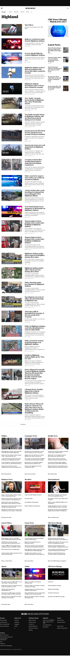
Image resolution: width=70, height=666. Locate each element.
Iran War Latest (3, 622)
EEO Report (45, 626)
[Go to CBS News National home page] (30, 8)
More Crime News (29, 604)
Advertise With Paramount (6, 637)
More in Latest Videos (7, 561)
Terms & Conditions (33, 628)
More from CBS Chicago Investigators (57, 561)
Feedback (2, 643)
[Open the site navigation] (11, 8)
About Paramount (4, 635)
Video (27, 12)
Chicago (4, 12)
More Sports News (6, 604)
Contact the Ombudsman (6, 645)
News (10, 12)
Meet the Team (32, 620)
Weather (16, 12)
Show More (23, 424)
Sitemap (31, 630)
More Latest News (29, 561)
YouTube (16, 620)
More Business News (7, 517)
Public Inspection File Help (48, 622)
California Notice (61, 622)
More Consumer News (30, 474)
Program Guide (32, 622)
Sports (22, 12)
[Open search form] (67, 8)
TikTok (15, 626)
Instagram (16, 624)
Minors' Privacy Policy (62, 628)
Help (1, 641)
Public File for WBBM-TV (49, 620)
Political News (3, 620)
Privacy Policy (60, 620)
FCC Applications (47, 625)
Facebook (16, 622)
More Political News (6, 474)
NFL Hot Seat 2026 (4, 624)
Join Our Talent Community (3, 639)
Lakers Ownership (4, 626)
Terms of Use (60, 626)
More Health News (52, 474)
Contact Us (31, 624)
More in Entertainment (53, 517)
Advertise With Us (33, 626)
